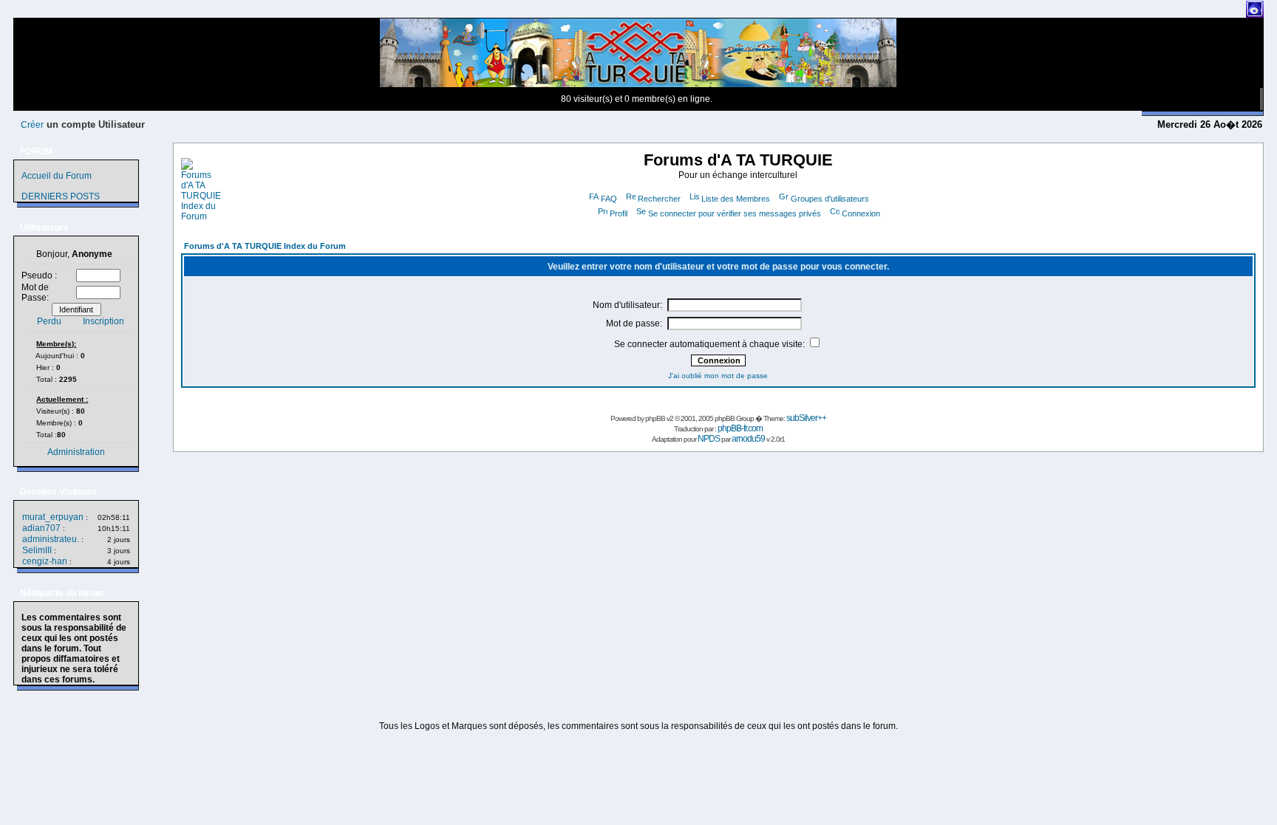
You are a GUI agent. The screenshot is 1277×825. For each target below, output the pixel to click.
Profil (618, 213)
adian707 (41, 528)
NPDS (709, 439)
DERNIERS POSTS (60, 196)
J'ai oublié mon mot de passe (718, 376)
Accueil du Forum (56, 176)
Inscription (103, 321)
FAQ (609, 198)
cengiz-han (44, 561)
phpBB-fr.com (740, 428)
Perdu (49, 321)
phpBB (655, 418)
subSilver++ (806, 418)
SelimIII (37, 550)
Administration (76, 452)
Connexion (861, 213)
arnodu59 (748, 439)
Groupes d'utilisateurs (830, 198)
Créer (32, 125)
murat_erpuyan (53, 517)
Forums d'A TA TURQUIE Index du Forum (265, 246)
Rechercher (659, 198)
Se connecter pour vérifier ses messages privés (734, 213)
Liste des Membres (735, 198)
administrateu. (50, 539)
